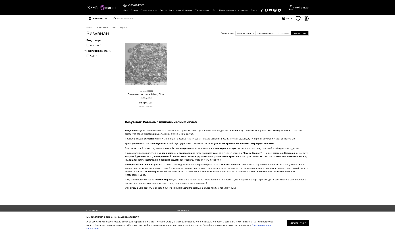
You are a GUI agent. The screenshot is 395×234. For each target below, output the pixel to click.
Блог (215, 10)
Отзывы (134, 10)
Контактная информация (180, 10)
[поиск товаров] (114, 18)
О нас (126, 10)
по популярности (245, 33)
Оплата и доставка (149, 10)
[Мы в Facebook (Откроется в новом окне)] (266, 10)
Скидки (163, 10)
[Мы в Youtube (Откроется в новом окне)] (270, 10)
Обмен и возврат (202, 10)
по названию (283, 33)
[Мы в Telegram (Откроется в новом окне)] (279, 10)
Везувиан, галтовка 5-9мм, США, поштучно (146, 96)
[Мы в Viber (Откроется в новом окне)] (262, 10)
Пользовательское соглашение (233, 10)
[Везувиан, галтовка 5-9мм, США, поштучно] (146, 64)
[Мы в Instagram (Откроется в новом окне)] (274, 10)
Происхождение (97, 50)
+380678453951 (137, 5)
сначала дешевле (265, 33)
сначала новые (300, 33)
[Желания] (298, 18)
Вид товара (93, 40)
